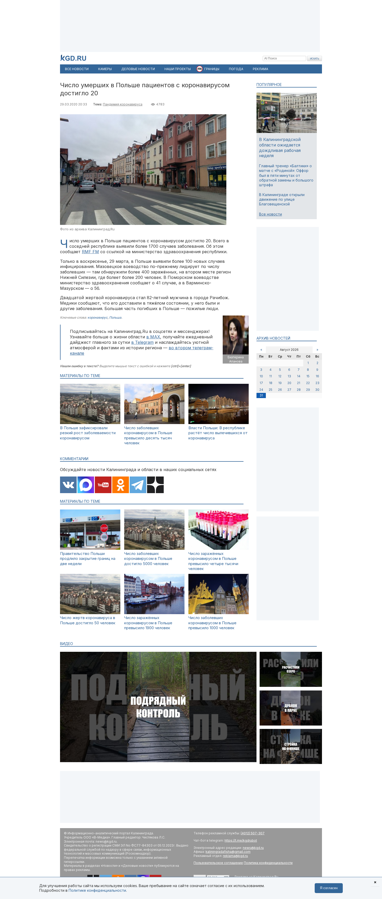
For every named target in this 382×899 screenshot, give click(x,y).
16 (317, 376)
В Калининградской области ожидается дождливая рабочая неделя (280, 147)
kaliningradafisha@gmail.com (228, 852)
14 (298, 376)
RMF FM (90, 251)
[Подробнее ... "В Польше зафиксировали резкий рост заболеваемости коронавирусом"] (90, 422)
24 (261, 390)
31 (261, 395)
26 (280, 390)
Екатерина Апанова (236, 359)
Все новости (270, 214)
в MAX (153, 336)
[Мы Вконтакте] (68, 485)
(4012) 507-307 (253, 833)
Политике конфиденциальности (97, 890)
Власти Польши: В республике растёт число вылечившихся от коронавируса (218, 432)
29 (308, 390)
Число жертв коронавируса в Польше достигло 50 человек (87, 620)
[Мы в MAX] (85, 485)
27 (289, 390)
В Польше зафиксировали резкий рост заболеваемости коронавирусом (88, 432)
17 (261, 383)
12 (279, 376)
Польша (115, 317)
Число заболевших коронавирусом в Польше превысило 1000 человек (212, 622)
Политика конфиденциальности (268, 863)
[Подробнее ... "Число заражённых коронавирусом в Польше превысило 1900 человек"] (154, 612)
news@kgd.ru (253, 848)
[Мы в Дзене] (155, 485)
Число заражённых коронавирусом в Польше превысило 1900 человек (148, 622)
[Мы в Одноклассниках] (120, 485)
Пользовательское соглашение (218, 863)
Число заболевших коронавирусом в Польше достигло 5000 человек (148, 558)
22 (308, 383)
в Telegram (142, 342)
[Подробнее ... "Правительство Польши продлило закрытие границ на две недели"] (90, 548)
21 (298, 383)
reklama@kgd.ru (235, 856)
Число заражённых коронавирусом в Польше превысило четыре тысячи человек (213, 561)
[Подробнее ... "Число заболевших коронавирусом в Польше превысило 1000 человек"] (218, 612)
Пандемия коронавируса (122, 104)
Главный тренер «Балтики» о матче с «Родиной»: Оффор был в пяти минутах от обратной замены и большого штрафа (286, 175)
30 (317, 390)
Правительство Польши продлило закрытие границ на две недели (87, 558)
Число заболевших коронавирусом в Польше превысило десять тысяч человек (148, 435)
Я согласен (329, 888)
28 (299, 390)
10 (261, 376)
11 (270, 376)
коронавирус (98, 317)
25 (270, 390)
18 (270, 383)
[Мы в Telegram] (138, 485)
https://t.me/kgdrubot (241, 840)
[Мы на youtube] (103, 485)
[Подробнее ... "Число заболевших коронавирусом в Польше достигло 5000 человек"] (154, 548)
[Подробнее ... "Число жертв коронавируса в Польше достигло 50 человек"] (90, 612)
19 (280, 383)
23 (317, 383)
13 (289, 376)
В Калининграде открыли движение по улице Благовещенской (282, 199)
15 (307, 376)
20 (289, 383)
